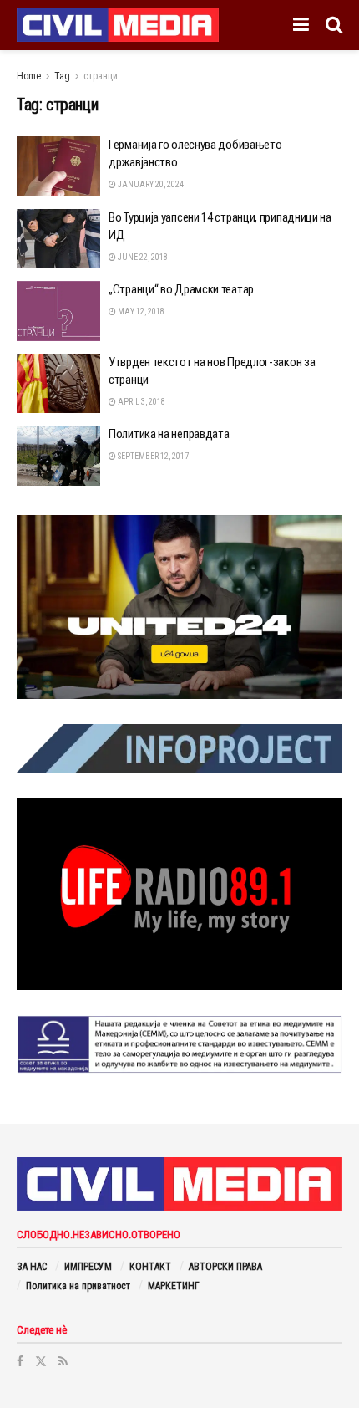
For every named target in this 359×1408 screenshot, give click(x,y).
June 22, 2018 (142, 257)
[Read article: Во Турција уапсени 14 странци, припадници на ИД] (58, 239)
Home (29, 76)
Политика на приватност (78, 1286)
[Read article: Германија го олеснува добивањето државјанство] (58, 166)
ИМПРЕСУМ (88, 1267)
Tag (62, 76)
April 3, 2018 (140, 401)
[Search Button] (334, 25)
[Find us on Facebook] (20, 1361)
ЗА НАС (32, 1267)
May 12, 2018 (140, 311)
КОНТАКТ (150, 1267)
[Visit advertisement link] (179, 607)
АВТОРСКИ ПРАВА (225, 1267)
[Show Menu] (301, 25)
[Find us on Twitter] (41, 1361)
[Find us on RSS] (63, 1361)
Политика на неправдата (169, 433)
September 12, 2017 (152, 456)
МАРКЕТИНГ (174, 1286)
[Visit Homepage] (118, 25)
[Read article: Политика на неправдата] (58, 456)
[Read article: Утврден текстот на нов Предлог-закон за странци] (58, 384)
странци (100, 76)
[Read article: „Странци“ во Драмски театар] (58, 311)
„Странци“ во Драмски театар (181, 289)
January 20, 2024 (150, 184)
